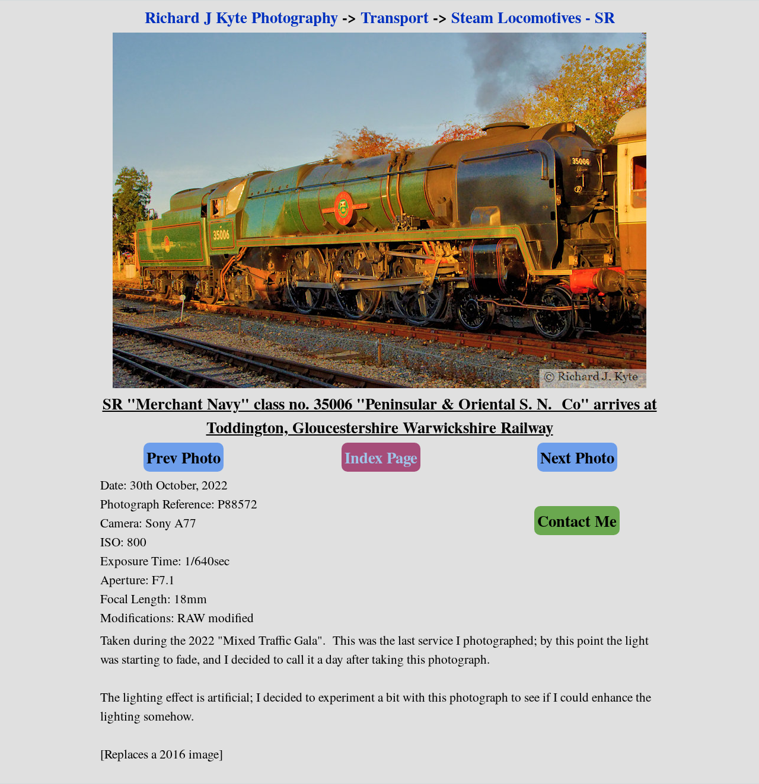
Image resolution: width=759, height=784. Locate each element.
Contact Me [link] (577, 520)
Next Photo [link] (577, 457)
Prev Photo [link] (183, 457)
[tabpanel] (379, 17)
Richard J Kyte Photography (241, 16)
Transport (395, 16)
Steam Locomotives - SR (533, 16)
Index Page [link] (381, 457)
